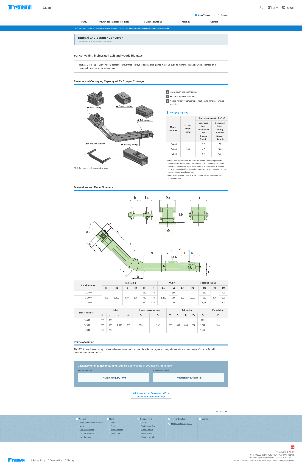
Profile (143, 422)
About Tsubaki (204, 15)
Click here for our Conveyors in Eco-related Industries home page (151, 395)
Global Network (147, 430)
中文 (274, 21)
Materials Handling (153, 22)
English (273, 14)
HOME (84, 22)
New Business (85, 437)
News (111, 419)
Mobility (186, 22)
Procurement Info (148, 437)
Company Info (146, 419)
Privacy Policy (39, 460)
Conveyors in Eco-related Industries (124, 28)
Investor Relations (178, 419)
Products (82, 419)
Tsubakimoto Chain (148, 426)
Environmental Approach (181, 423)
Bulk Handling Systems (102, 28)
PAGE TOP (223, 412)
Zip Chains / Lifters (87, 433)
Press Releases (117, 430)
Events (113, 426)
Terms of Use (56, 460)
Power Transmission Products (114, 22)
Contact (214, 22)
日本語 (274, 28)
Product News (116, 433)
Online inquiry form (115, 377)
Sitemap (224, 15)
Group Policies (147, 433)
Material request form (189, 377)
